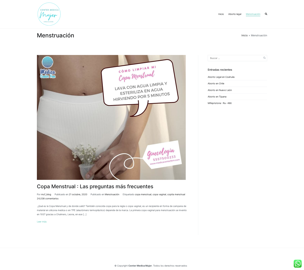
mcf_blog (46, 194)
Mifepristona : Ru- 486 (220, 103)
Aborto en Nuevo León (220, 90)
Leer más (42, 221)
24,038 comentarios (48, 198)
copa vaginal (159, 194)
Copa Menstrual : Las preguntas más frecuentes (95, 186)
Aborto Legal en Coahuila (221, 77)
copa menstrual (143, 194)
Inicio (221, 14)
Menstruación (253, 14)
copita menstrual (176, 194)
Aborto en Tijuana (217, 96)
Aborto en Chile (216, 83)
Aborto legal (234, 14)
